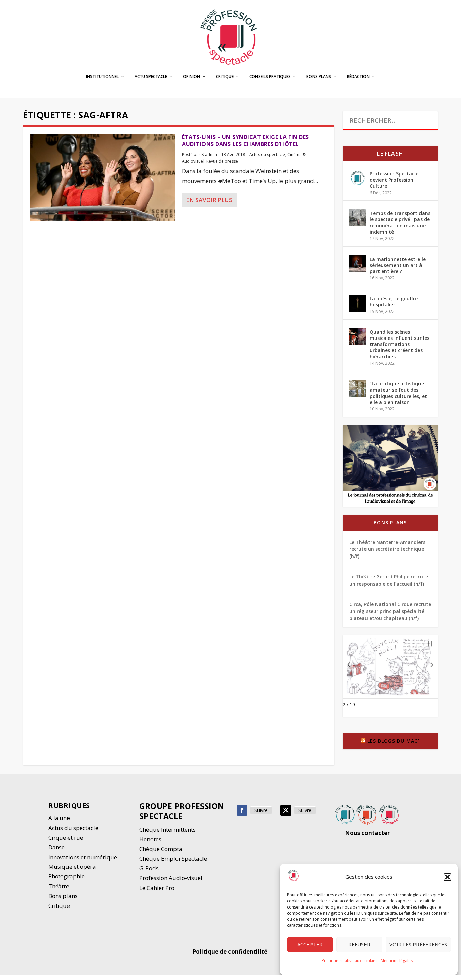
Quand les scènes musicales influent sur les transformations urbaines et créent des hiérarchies (399, 344)
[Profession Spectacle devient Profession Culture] (357, 178)
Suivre (261, 810)
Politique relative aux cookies (349, 961)
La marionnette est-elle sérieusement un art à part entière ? (398, 265)
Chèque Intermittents (167, 829)
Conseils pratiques (270, 76)
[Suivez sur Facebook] (242, 810)
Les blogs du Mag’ (393, 741)
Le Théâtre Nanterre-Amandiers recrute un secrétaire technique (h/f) (387, 549)
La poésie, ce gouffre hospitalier (394, 301)
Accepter (310, 944)
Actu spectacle (151, 76)
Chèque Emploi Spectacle (173, 858)
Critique (225, 76)
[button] (447, 877)
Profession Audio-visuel (170, 878)
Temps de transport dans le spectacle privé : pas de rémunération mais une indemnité (400, 222)
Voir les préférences (418, 944)
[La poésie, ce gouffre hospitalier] (357, 303)
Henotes (150, 839)
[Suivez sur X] (285, 810)
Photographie (66, 876)
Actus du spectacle (267, 154)
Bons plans (318, 76)
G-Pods (149, 868)
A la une (59, 818)
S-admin (209, 154)
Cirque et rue (65, 837)
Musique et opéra (72, 866)
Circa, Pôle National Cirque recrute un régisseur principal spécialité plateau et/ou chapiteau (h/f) (390, 611)
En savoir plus (209, 200)
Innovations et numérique (82, 857)
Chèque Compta (160, 849)
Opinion (191, 76)
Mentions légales (397, 961)
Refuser (359, 944)
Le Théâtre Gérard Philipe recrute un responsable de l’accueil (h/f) (388, 580)
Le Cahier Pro (156, 888)
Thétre (59, 886)
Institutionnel (102, 76)
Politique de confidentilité (230, 951)
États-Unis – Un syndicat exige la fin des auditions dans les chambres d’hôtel (245, 140)
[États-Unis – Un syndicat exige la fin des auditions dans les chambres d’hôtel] (102, 177)
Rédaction (358, 76)
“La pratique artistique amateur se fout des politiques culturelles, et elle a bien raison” (398, 392)
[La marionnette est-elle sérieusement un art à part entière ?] (357, 263)
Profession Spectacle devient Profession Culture (394, 179)
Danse (57, 847)
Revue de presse (222, 161)
